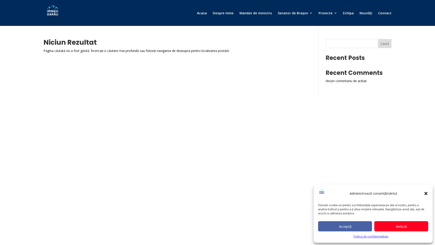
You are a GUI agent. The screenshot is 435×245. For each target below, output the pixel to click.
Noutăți (366, 13)
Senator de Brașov (293, 13)
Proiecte (326, 13)
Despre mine (223, 13)
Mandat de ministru (255, 13)
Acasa (202, 13)
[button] (426, 193)
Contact (385, 13)
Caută (384, 44)
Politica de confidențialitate (370, 236)
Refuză (401, 226)
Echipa (348, 13)
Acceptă (345, 226)
